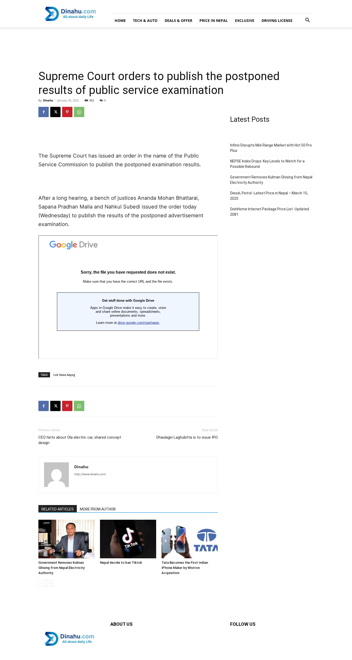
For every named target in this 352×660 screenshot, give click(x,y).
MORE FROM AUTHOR (98, 509)
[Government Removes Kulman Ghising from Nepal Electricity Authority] (66, 539)
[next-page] (50, 583)
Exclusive (244, 20)
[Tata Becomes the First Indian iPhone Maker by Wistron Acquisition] (190, 539)
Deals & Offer (178, 20)
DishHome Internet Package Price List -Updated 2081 (269, 211)
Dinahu (48, 100)
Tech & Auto (145, 20)
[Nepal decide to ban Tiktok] (128, 539)
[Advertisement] (94, 45)
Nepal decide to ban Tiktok (121, 563)
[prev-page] (41, 583)
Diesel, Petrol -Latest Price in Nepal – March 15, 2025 (269, 196)
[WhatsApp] (79, 112)
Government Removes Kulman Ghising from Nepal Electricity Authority (61, 568)
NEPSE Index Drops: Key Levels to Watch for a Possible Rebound (267, 164)
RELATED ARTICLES (57, 509)
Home (120, 20)
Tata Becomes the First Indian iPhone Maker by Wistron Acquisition (185, 568)
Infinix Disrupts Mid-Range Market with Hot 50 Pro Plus (271, 148)
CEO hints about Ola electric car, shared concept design (79, 440)
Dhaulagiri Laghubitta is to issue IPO (187, 437)
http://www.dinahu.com (90, 474)
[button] (307, 20)
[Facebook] (43, 112)
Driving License (277, 20)
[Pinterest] (67, 112)
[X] (55, 112)
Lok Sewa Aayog (64, 375)
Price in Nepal (213, 20)
